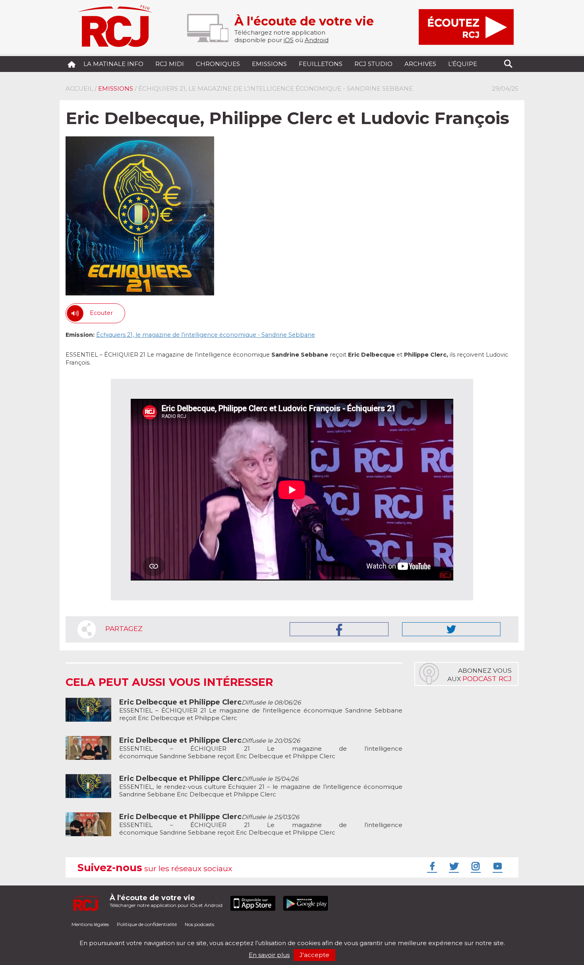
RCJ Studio (373, 64)
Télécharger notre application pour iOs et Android (166, 900)
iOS (289, 40)
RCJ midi (169, 64)
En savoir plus (269, 955)
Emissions (269, 64)
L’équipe (462, 64)
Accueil (79, 88)
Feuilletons (320, 64)
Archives (420, 64)
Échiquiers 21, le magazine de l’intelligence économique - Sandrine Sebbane (205, 334)
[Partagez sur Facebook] (339, 629)
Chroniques (218, 64)
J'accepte (314, 955)
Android (317, 40)
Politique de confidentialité (147, 924)
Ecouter (101, 312)
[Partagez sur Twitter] (451, 629)
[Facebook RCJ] (431, 866)
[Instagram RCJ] (475, 866)
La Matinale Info (113, 64)
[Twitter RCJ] (453, 866)
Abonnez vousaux (479, 675)
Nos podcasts (199, 924)
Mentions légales (90, 924)
